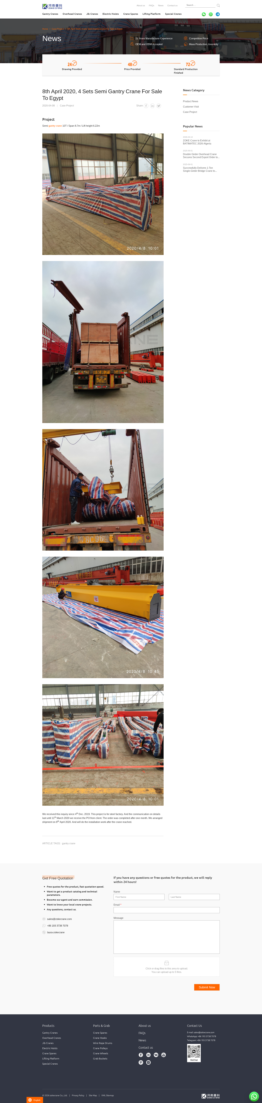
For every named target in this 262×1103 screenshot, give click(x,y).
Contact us (172, 5)
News (160, 5)
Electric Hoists (110, 13)
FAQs (151, 5)
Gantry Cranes (50, 13)
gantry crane (55, 125)
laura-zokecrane (56, 932)
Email (117, 904)
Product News (190, 101)
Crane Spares (130, 13)
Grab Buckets (100, 1058)
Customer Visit (191, 106)
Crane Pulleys (100, 1048)
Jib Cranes (92, 13)
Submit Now (207, 987)
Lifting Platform (152, 13)
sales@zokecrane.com (59, 918)
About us (141, 5)
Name (117, 891)
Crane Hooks (100, 1037)
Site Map (93, 1095)
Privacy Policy (78, 1095)
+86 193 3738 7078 (57, 925)
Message (118, 917)
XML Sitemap (107, 1095)
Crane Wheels (100, 1053)
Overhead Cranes (72, 13)
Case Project (190, 111)
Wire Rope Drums (102, 1043)
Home (45, 28)
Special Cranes (173, 13)
